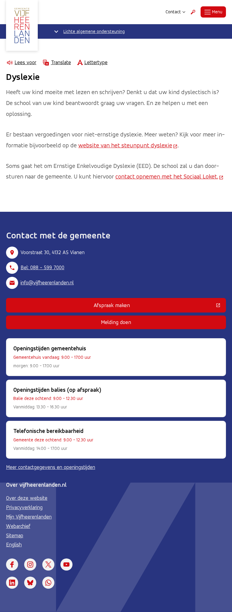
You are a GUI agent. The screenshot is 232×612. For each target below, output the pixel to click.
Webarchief (18, 526)
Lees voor (25, 62)
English (14, 545)
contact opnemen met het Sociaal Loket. (169, 176)
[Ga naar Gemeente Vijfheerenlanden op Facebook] (12, 564)
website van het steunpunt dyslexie (128, 145)
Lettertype (96, 62)
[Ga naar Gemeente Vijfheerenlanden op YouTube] (66, 564)
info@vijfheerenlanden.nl (47, 283)
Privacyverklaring (24, 507)
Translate (61, 62)
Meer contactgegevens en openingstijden (50, 467)
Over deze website (26, 498)
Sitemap (14, 535)
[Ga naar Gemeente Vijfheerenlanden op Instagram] (30, 564)
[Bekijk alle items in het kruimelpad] (56, 31)
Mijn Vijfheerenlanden (29, 517)
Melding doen (116, 322)
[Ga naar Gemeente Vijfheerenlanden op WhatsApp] (48, 583)
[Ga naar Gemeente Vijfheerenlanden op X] (48, 564)
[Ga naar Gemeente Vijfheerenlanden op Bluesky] (30, 583)
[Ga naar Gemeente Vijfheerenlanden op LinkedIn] (12, 583)
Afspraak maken (151, 306)
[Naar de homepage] (22, 25)
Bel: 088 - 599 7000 (42, 267)
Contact (173, 12)
